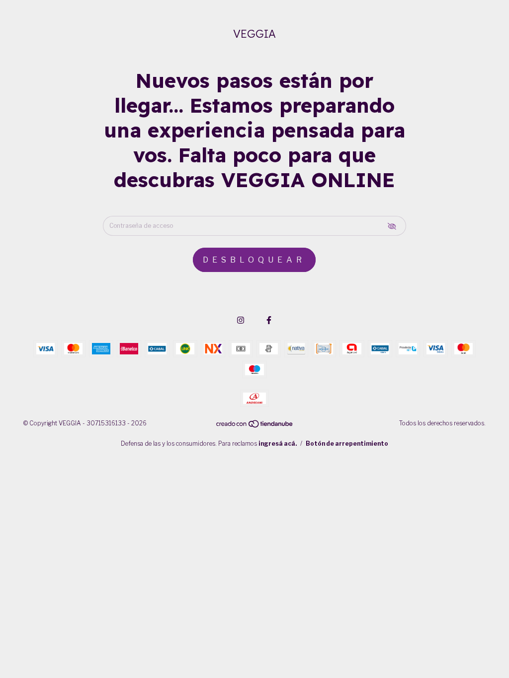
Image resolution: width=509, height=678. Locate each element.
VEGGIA (254, 34)
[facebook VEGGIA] (268, 320)
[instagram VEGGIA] (240, 320)
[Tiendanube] (255, 426)
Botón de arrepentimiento (347, 443)
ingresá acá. (277, 443)
